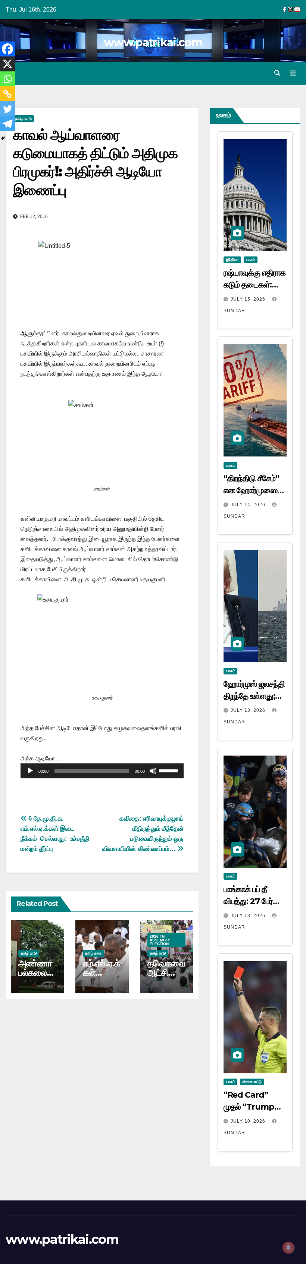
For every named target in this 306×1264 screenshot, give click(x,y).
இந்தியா (232, 260)
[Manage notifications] (288, 1248)
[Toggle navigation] (292, 73)
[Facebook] (7, 48)
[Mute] (153, 771)
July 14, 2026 (249, 504)
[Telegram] (7, 123)
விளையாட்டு (252, 1082)
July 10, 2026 (249, 1121)
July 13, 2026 (249, 710)
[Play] (30, 771)
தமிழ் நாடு (23, 118)
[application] (102, 770)
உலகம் (250, 260)
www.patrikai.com (153, 42)
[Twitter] (7, 108)
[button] (277, 73)
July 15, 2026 (249, 299)
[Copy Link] (7, 93)
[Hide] (3, 138)
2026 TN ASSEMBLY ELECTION (160, 940)
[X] (7, 63)
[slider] (169, 770)
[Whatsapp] (7, 78)
